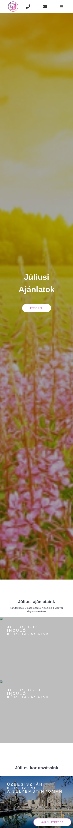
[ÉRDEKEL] (19, 669)
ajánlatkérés (52, 822)
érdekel (36, 308)
